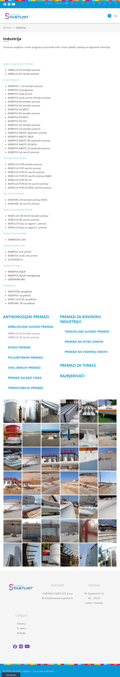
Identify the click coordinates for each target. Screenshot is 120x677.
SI (77, 3)
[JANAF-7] (107, 459)
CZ (88, 3)
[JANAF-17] (69, 507)
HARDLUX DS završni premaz (23, 337)
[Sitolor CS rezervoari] (12, 411)
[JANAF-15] (88, 507)
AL (105, 3)
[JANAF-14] (31, 507)
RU (93, 3)
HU (82, 3)
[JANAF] (69, 459)
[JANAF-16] (50, 507)
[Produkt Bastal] (50, 411)
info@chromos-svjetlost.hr (59, 598)
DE (115, 3)
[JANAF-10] (88, 483)
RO (99, 3)
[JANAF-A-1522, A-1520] (69, 531)
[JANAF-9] (50, 483)
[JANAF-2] (31, 459)
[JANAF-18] (107, 507)
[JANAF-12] (107, 483)
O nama (48, 3)
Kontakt (58, 3)
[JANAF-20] (31, 531)
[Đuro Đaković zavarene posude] (107, 411)
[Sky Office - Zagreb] (12, 555)
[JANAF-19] (12, 531)
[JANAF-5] (12, 483)
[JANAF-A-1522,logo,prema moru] (107, 531)
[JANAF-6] (88, 459)
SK (110, 3)
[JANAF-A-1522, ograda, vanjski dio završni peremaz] (88, 531)
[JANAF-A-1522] (50, 531)
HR (66, 3)
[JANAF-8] (31, 483)
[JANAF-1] (88, 435)
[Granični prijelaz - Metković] (31, 435)
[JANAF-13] (12, 507)
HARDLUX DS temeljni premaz (24, 333)
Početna (7, 27)
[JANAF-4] (50, 459)
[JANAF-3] (12, 459)
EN (72, 3)
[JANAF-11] (69, 483)
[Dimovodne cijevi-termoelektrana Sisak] (12, 435)
